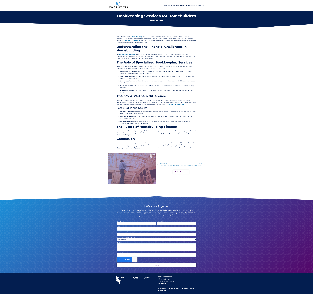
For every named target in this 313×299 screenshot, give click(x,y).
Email (119, 226)
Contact (201, 5)
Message (120, 242)
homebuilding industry (127, 54)
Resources (191, 5)
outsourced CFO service (132, 40)
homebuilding (137, 37)
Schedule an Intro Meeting (166, 281)
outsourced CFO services (175, 104)
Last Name (160, 221)
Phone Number (122, 232)
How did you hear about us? (126, 237)
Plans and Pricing (179, 5)
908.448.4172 (162, 283)
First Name (120, 221)
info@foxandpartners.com (165, 276)
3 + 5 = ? (119, 252)
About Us (167, 5)
